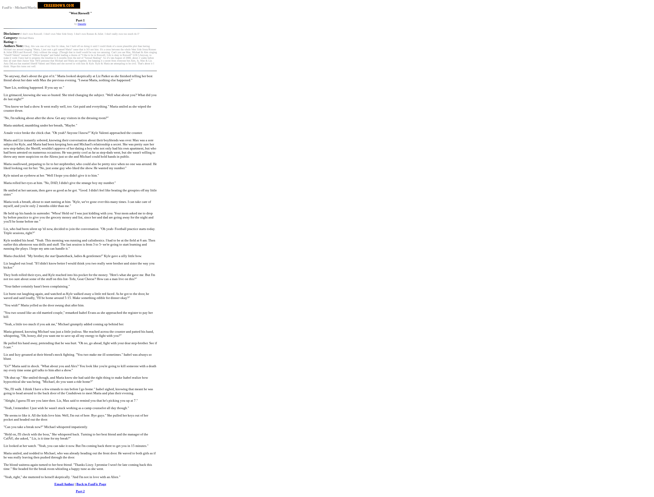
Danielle (82, 23)
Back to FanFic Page (91, 484)
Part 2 (80, 491)
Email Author (64, 484)
